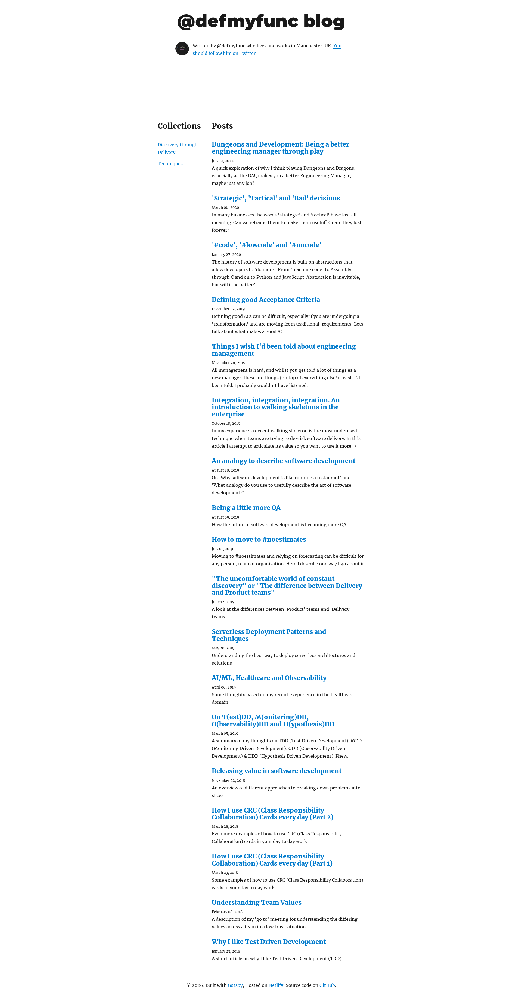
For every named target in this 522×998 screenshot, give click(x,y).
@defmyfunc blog (261, 20)
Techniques (170, 163)
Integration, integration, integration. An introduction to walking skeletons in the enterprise (276, 407)
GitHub (327, 985)
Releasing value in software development (276, 771)
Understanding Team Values (257, 902)
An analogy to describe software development (283, 461)
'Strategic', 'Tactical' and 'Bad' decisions (276, 198)
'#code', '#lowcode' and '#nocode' (267, 245)
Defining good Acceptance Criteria (266, 299)
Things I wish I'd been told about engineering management (284, 349)
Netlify (276, 985)
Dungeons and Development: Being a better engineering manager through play (280, 147)
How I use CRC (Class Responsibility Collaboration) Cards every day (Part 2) (272, 813)
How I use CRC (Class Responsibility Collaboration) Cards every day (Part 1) (272, 859)
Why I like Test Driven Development (269, 942)
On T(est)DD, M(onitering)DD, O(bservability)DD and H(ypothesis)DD (273, 720)
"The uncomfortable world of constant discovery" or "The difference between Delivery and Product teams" (287, 585)
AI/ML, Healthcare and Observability (269, 678)
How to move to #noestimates (259, 539)
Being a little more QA (246, 508)
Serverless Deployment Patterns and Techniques (269, 635)
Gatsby (235, 985)
